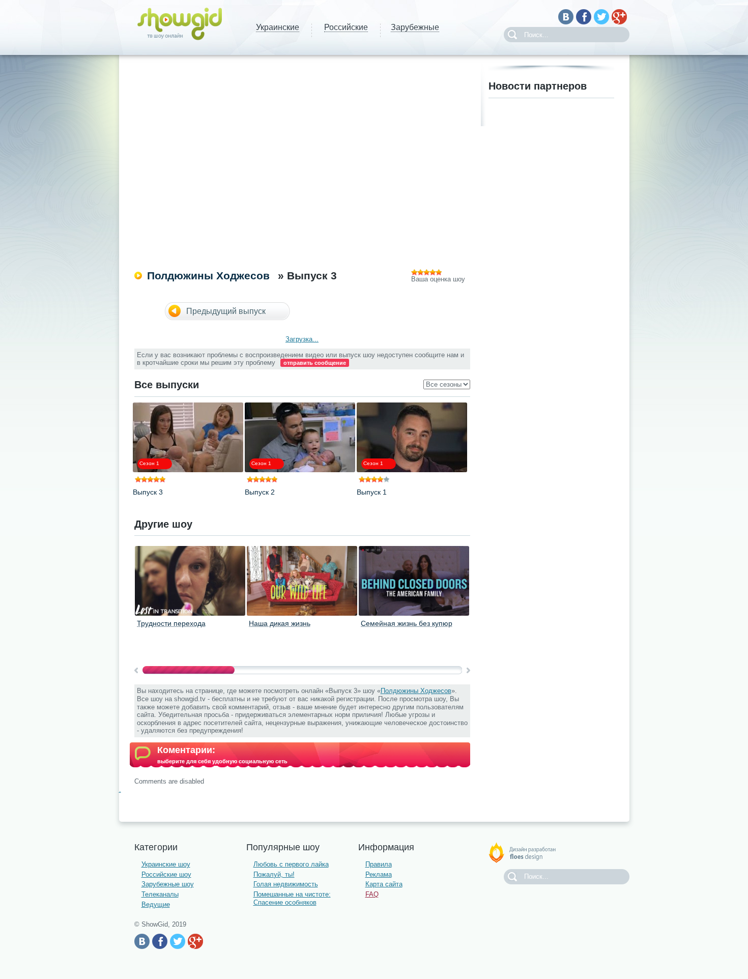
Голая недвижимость (285, 884)
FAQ (372, 894)
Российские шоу (166, 874)
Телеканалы (160, 894)
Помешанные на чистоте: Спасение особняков (292, 898)
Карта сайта (383, 884)
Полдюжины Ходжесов (208, 275)
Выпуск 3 (148, 492)
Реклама (378, 874)
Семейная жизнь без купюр (406, 623)
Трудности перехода (171, 623)
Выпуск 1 (372, 492)
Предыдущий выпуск (226, 311)
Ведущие (155, 904)
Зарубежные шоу (167, 884)
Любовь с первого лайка (291, 864)
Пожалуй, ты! (274, 874)
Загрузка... (302, 339)
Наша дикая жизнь (279, 623)
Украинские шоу (165, 864)
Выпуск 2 (260, 492)
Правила (378, 864)
